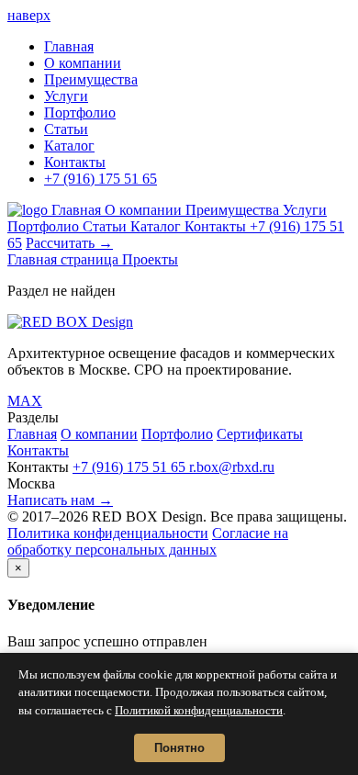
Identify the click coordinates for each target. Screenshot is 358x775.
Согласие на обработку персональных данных (147, 541)
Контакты (75, 162)
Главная (69, 46)
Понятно (179, 748)
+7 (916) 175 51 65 (100, 178)
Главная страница (64, 259)
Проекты (150, 259)
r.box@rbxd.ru (231, 467)
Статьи (66, 129)
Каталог (69, 145)
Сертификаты (260, 434)
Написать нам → (60, 500)
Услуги (66, 96)
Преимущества (91, 79)
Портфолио (80, 112)
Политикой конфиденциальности (199, 710)
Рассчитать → (69, 243)
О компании (82, 63)
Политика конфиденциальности (107, 533)
